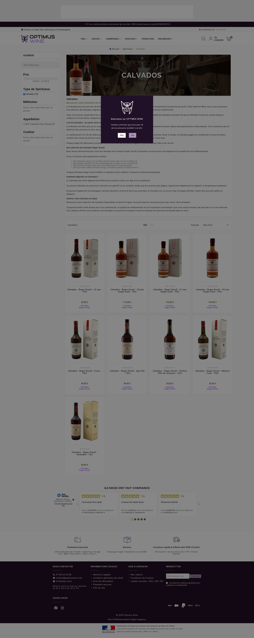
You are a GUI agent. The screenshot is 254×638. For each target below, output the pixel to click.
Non (122, 135)
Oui (132, 135)
